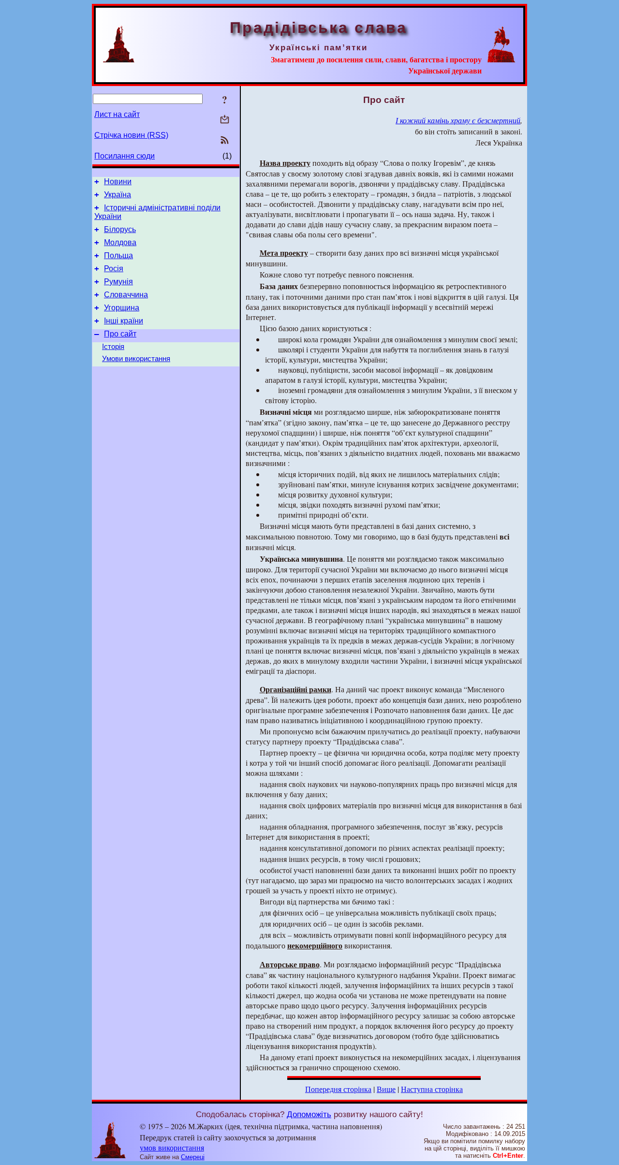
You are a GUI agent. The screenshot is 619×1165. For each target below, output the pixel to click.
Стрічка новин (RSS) (131, 135)
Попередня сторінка (338, 1089)
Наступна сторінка (432, 1089)
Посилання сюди (124, 156)
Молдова (120, 242)
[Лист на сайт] (224, 120)
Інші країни (123, 321)
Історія (113, 346)
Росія (113, 268)
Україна (117, 194)
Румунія (118, 281)
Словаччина (126, 295)
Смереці (193, 1157)
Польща (118, 255)
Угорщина (121, 308)
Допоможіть (309, 1114)
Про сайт (120, 334)
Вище (386, 1089)
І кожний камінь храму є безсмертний (458, 120)
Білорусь (120, 229)
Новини (118, 181)
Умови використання (136, 359)
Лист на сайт (117, 114)
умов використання (172, 1147)
